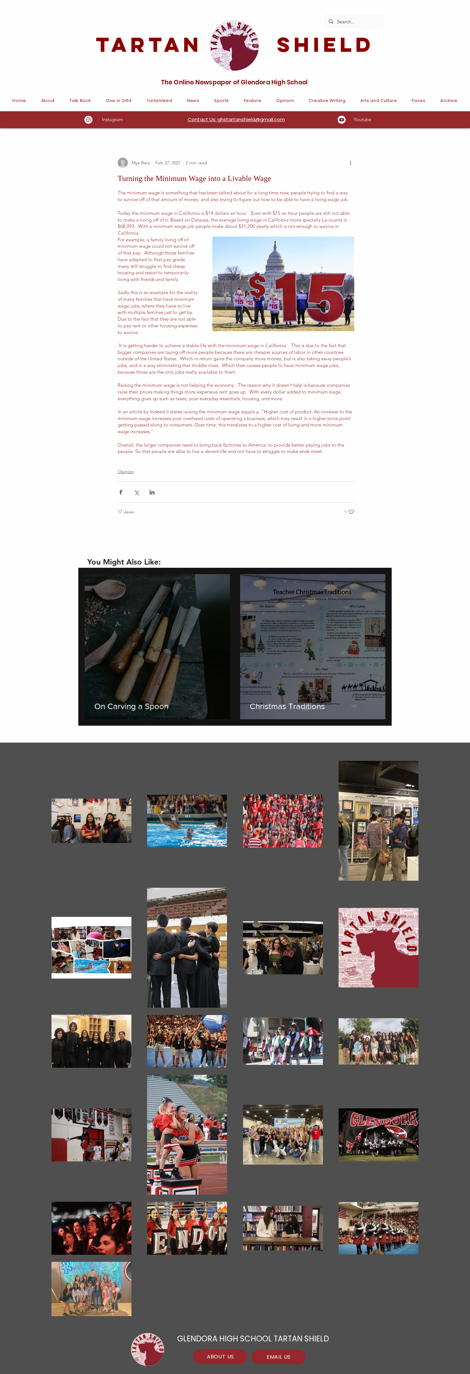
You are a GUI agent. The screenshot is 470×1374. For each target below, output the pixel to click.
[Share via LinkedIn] (152, 492)
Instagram (112, 119)
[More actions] (350, 163)
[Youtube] (342, 120)
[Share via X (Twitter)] (136, 492)
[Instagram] (88, 120)
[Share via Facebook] (121, 492)
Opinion (126, 471)
